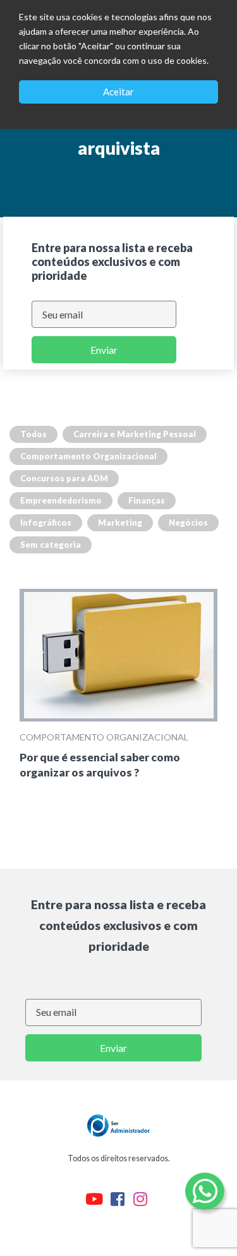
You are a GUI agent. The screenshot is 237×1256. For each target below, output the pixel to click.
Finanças (146, 500)
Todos (33, 434)
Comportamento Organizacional (88, 456)
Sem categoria (50, 545)
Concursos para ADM (64, 478)
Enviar (104, 350)
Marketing (120, 522)
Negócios (188, 522)
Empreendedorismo (61, 500)
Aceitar (118, 91)
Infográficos (45, 522)
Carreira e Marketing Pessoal (134, 434)
